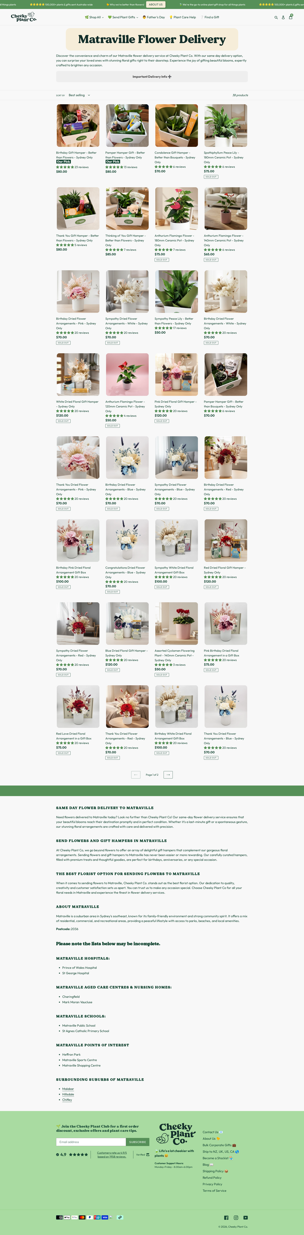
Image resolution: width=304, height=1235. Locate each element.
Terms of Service (214, 1191)
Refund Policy (212, 1178)
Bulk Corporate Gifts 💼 (219, 1145)
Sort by (60, 95)
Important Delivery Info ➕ (152, 77)
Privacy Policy (212, 1184)
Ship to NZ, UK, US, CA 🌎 (221, 1152)
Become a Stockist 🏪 (218, 1158)
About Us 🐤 (211, 1139)
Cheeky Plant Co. (238, 1226)
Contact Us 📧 (213, 1132)
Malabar (68, 1089)
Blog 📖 (208, 1165)
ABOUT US (140, 4)
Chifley (67, 1100)
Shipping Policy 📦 (215, 1171)
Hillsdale (68, 1094)
